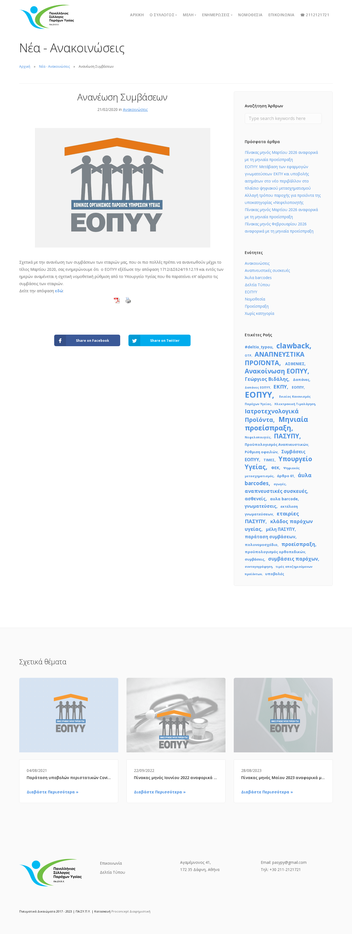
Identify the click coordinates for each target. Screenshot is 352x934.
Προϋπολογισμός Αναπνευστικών (276, 444)
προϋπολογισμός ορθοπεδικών (275, 551)
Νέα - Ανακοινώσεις (54, 66)
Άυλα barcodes (258, 277)
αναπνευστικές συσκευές (276, 491)
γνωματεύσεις (260, 506)
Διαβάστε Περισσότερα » (52, 791)
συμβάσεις (254, 559)
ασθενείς (255, 499)
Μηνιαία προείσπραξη (276, 423)
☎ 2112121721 (314, 14)
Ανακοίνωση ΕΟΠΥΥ (276, 371)
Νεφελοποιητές (258, 437)
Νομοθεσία (250, 14)
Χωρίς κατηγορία (259, 313)
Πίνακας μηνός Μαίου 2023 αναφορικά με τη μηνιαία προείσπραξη (283, 777)
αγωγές (280, 484)
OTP (248, 355)
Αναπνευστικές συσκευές (267, 270)
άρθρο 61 (285, 475)
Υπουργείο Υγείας (278, 463)
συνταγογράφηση (258, 567)
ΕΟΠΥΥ (251, 291)
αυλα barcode (284, 498)
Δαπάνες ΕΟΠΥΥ (257, 387)
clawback (292, 346)
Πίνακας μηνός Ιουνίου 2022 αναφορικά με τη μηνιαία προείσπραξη (176, 777)
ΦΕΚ (275, 467)
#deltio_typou (258, 346)
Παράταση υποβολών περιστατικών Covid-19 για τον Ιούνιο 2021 (69, 777)
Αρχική (137, 14)
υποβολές (274, 573)
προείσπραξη (298, 544)
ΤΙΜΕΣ (269, 459)
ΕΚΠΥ (280, 386)
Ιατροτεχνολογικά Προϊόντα (272, 415)
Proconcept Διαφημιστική (130, 911)
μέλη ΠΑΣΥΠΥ (280, 529)
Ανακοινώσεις (135, 109)
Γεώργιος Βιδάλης (266, 379)
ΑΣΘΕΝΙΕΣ (294, 363)
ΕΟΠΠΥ (298, 387)
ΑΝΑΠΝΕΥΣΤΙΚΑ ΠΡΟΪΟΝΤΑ (274, 358)
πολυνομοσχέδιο (261, 544)
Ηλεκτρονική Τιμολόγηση (294, 404)
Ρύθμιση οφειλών (261, 451)
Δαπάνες (301, 379)
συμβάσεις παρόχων (293, 559)
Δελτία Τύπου (257, 284)
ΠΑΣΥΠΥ (286, 436)
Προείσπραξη (257, 306)
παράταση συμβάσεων (270, 536)
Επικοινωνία (281, 14)
